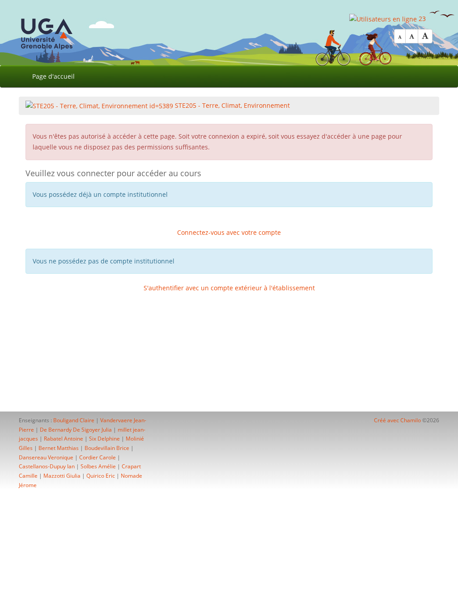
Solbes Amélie (98, 466)
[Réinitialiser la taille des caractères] (411, 36)
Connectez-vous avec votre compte (229, 232)
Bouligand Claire (73, 420)
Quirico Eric (100, 475)
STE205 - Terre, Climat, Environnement (231, 105)
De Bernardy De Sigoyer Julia (76, 429)
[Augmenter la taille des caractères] (425, 36)
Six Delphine (104, 438)
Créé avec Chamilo (398, 420)
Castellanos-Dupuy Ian (47, 466)
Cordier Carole (97, 457)
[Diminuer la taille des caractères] (400, 36)
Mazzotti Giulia (62, 475)
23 (421, 18)
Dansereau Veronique (46, 457)
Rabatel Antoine (63, 438)
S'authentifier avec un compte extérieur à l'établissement (229, 288)
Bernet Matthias (58, 448)
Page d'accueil (53, 76)
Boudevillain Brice (107, 448)
